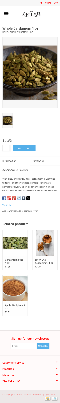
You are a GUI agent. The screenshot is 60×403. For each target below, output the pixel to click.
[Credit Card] (47, 398)
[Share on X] (28, 198)
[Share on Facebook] (4, 198)
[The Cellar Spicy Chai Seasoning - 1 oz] (45, 243)
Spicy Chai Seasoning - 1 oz (44, 261)
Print (36, 211)
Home (5, 32)
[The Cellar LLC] (36, 13)
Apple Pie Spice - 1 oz (15, 307)
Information (9, 160)
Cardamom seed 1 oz (14, 261)
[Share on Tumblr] (23, 198)
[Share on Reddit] (19, 198)
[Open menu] (6, 13)
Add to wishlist (9, 211)
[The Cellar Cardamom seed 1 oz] (15, 243)
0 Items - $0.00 (51, 2)
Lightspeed (50, 394)
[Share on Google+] (9, 198)
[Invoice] (54, 398)
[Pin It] (14, 198)
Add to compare (25, 211)
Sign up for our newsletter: (30, 338)
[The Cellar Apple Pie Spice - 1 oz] (15, 288)
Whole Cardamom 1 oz (21, 32)
